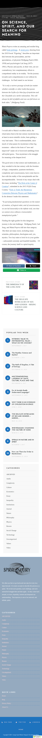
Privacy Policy (6, 703)
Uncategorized (11, 539)
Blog (3, 699)
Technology (10, 535)
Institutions (10, 505)
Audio (8, 479)
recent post (25, 50)
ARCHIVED (10, 474)
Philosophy (21, 18)
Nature (8, 513)
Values (8, 543)
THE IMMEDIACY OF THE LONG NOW (15, 284)
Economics (10, 492)
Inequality (10, 500)
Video (8, 548)
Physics (9, 522)
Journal (9, 509)
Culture (9, 487)
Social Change (11, 530)
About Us (5, 707)
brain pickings (12, 50)
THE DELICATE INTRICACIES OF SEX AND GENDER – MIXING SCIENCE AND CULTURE (25, 303)
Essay (12, 18)
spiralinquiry (18, 16)
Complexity (10, 483)
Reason (9, 526)
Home (4, 696)
